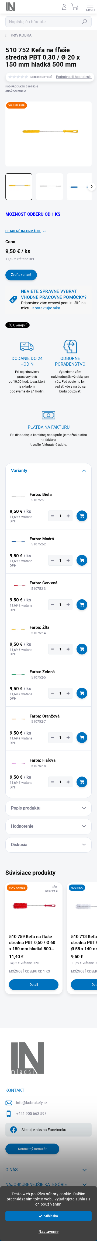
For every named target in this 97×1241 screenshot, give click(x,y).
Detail (34, 985)
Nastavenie (48, 1232)
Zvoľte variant (21, 275)
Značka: (15, 90)
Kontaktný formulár (32, 1149)
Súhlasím (51, 1216)
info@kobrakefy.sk (31, 1103)
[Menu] (90, 7)
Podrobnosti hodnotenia (74, 77)
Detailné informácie (23, 231)
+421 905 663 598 (31, 1113)
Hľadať (84, 22)
